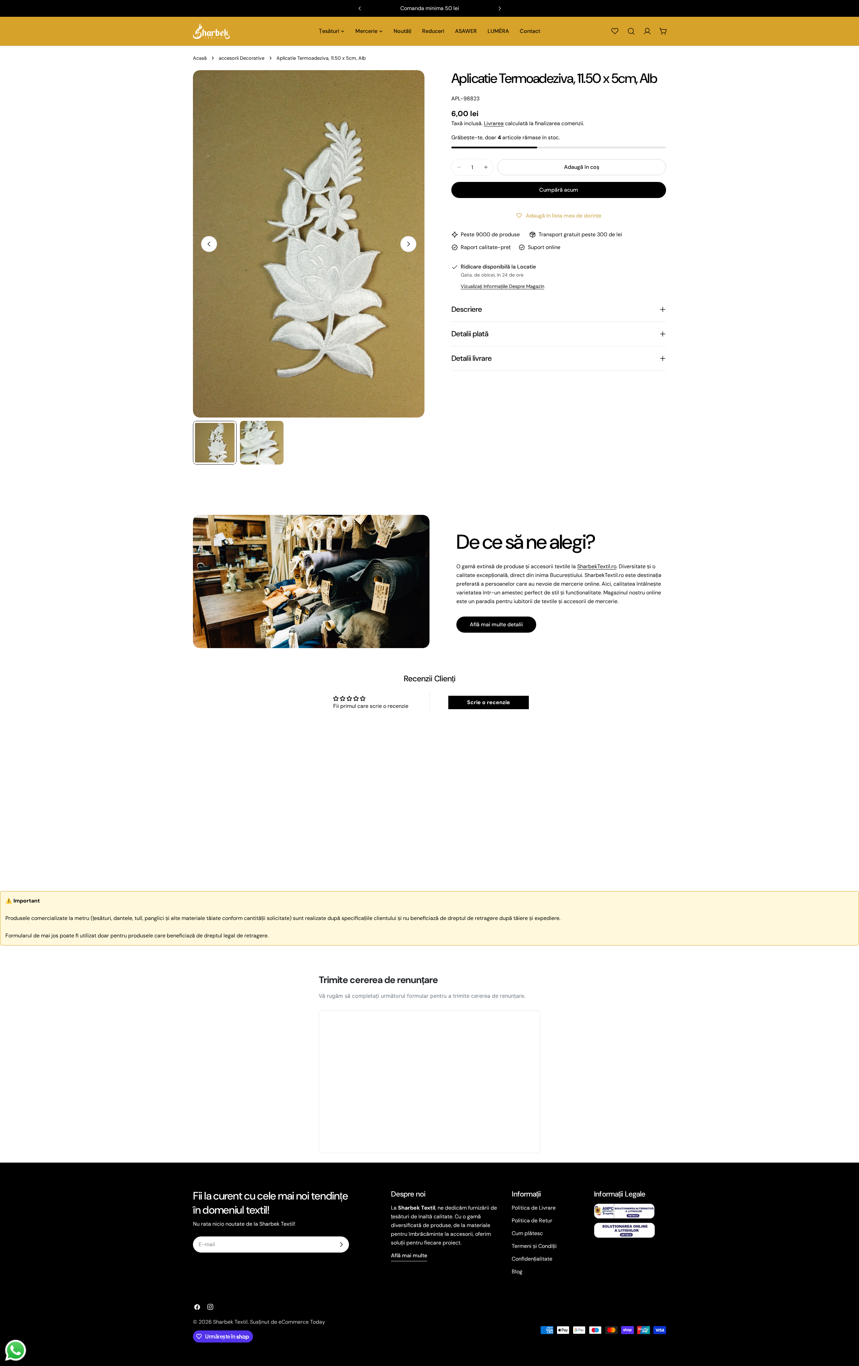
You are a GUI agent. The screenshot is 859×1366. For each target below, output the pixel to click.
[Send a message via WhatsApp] (15, 1350)
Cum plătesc (527, 1233)
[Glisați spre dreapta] (408, 244)
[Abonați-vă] (341, 1244)
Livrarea (494, 123)
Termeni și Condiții (534, 1246)
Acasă (200, 58)
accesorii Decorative (241, 58)
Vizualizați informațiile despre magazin (502, 286)
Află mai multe (409, 1255)
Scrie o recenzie (488, 702)
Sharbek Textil (230, 1321)
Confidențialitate (532, 1258)
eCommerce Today (302, 1321)
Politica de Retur (532, 1220)
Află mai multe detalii (496, 624)
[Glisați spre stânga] (209, 244)
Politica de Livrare (534, 1207)
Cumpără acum (558, 189)
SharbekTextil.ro (596, 566)
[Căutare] (631, 31)
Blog (517, 1271)
